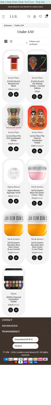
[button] (4, 16)
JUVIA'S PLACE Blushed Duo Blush (13, 83)
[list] (10, 41)
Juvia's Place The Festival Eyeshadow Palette (37, 139)
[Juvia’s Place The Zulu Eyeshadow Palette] (13, 118)
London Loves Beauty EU (28, 352)
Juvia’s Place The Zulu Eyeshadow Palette (13, 138)
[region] (25, 2)
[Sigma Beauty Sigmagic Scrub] (13, 172)
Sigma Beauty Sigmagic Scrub (13, 191)
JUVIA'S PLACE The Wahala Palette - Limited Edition (37, 84)
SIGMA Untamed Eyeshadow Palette (13, 299)
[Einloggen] (35, 16)
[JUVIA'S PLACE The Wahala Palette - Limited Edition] (37, 63)
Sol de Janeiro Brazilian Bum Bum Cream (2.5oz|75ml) (37, 245)
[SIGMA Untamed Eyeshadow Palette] (13, 279)
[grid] (5, 41)
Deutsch (18, 346)
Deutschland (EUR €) (24, 339)
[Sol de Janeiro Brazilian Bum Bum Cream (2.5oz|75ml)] (37, 224)
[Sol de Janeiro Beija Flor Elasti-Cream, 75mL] (37, 172)
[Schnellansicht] (16, 94)
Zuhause (8, 25)
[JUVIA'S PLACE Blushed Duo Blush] (13, 63)
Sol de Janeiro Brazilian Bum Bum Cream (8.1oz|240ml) (13, 245)
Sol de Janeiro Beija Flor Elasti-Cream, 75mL (37, 192)
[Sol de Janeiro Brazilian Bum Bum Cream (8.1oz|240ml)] (13, 224)
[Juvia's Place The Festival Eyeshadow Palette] (37, 118)
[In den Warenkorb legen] (10, 94)
